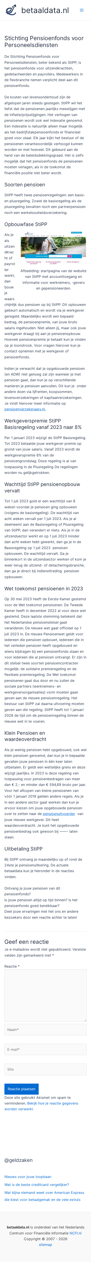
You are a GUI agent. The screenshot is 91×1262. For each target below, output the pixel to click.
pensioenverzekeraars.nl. (25, 409)
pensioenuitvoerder (59, 813)
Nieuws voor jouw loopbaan (27, 1176)
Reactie (12, 966)
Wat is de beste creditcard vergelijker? (36, 1184)
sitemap (45, 1244)
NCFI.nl (76, 1233)
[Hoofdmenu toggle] (82, 10)
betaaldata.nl (45, 10)
